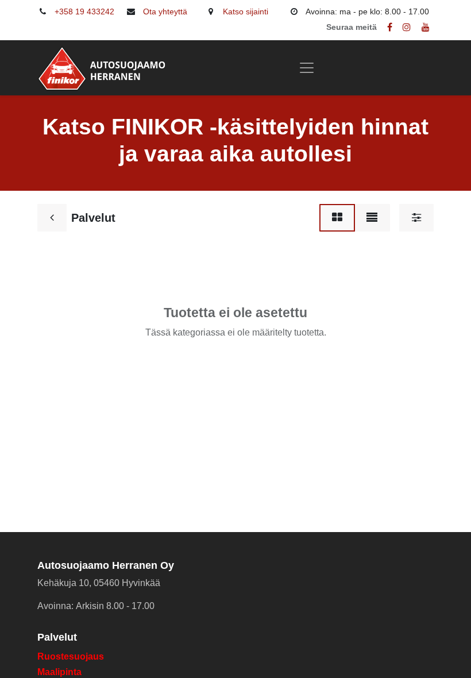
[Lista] (372, 218)
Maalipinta (59, 672)
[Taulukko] (337, 218)
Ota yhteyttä (165, 11)
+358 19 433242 (84, 11)
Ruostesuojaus (70, 656)
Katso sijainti (245, 11)
